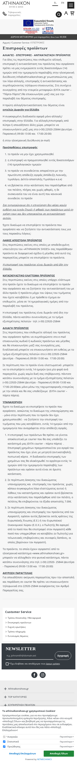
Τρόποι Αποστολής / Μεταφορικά (24, 617)
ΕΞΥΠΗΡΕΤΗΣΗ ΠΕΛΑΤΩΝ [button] (21, 704)
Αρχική (6, 42)
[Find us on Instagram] (43, 675)
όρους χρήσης (53, 663)
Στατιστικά (13, 741)
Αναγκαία (12, 736)
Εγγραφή (63, 655)
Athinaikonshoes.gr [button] (18, 688)
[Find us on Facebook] (34, 675)
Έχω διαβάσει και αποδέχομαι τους (35, 663)
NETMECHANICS (44, 759)
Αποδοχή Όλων (59, 753)
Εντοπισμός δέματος (18, 636)
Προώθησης (13, 746)
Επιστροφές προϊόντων (19, 622)
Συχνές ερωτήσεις (17, 626)
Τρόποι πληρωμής (17, 631)
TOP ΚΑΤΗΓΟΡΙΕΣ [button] (17, 696)
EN (62, 2)
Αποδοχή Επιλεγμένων (22, 753)
